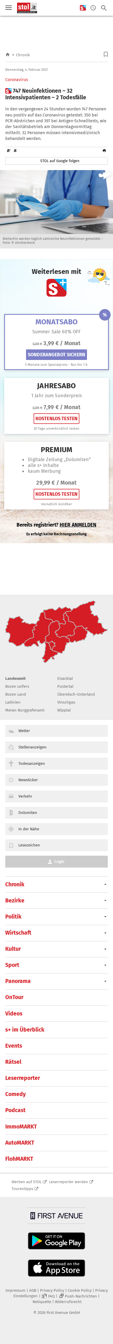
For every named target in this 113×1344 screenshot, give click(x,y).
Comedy (15, 1094)
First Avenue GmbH (63, 1312)
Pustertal (65, 686)
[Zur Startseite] (7, 55)
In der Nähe (28, 829)
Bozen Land (15, 694)
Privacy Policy (52, 1290)
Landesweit (15, 678)
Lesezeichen (29, 845)
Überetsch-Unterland (76, 694)
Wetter (24, 730)
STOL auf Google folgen (59, 161)
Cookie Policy (79, 1290)
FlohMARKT (19, 1158)
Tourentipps (22, 1188)
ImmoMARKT (21, 1126)
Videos (13, 1013)
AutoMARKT (19, 1142)
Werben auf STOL (27, 1181)
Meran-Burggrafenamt (24, 710)
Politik (13, 916)
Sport (12, 965)
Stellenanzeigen (32, 747)
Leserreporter (22, 1078)
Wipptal (64, 710)
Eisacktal (65, 678)
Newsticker (28, 780)
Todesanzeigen (31, 763)
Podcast (15, 1110)
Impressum (15, 1290)
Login (59, 861)
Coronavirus (16, 79)
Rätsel (13, 1062)
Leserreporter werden (68, 1181)
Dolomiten (27, 812)
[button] (106, 54)
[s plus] (83, 8)
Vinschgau (66, 702)
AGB (32, 1290)
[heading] (56, 94)
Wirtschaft (18, 932)
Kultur (13, 948)
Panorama (18, 981)
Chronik (23, 55)
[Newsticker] (93, 8)
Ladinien (12, 702)
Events (13, 1045)
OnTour (14, 997)
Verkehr (25, 796)
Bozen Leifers (17, 686)
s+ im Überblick (24, 1029)
